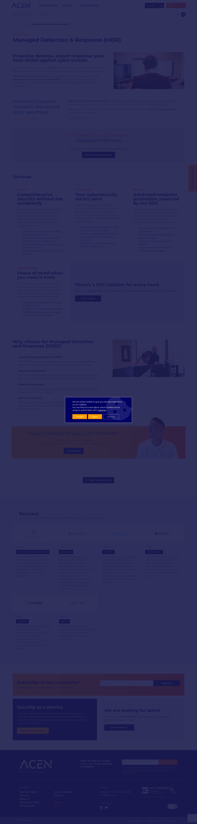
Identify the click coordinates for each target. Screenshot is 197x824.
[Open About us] (37, 14)
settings (102, 410)
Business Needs (29, 792)
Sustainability (27, 806)
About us (25, 799)
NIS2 (56, 806)
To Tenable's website (34, 623)
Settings (111, 416)
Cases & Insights (63, 792)
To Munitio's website (120, 559)
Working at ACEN (29, 802)
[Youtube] (106, 807)
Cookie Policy (152, 820)
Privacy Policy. (129, 773)
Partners (59, 795)
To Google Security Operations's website (34, 559)
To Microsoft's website (77, 559)
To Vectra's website (77, 623)
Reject (95, 416)
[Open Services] (74, 5)
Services (25, 24)
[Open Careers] (52, 14)
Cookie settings (170, 820)
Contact (58, 802)
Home (15, 24)
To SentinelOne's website (163, 559)
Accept (79, 416)
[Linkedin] (101, 807)
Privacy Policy (134, 820)
